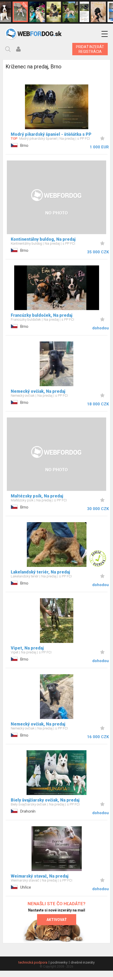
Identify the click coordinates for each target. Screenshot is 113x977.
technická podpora (32, 962)
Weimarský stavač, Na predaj (39, 876)
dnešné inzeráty (83, 962)
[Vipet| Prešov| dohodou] (37, 12)
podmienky (59, 962)
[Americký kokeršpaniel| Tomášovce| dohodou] (54, 12)
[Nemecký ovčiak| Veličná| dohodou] (84, 12)
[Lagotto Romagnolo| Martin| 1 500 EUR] (70, 12)
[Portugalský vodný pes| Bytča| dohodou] (98, 12)
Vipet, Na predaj (27, 648)
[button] (104, 34)
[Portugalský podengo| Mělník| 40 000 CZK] (20, 12)
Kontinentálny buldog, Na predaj (43, 239)
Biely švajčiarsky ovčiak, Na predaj (45, 800)
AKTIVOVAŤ (57, 920)
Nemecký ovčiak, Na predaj (38, 391)
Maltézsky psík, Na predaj (37, 495)
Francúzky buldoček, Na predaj (41, 315)
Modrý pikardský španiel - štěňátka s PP (51, 134)
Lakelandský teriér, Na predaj (40, 572)
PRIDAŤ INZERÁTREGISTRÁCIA (90, 49)
